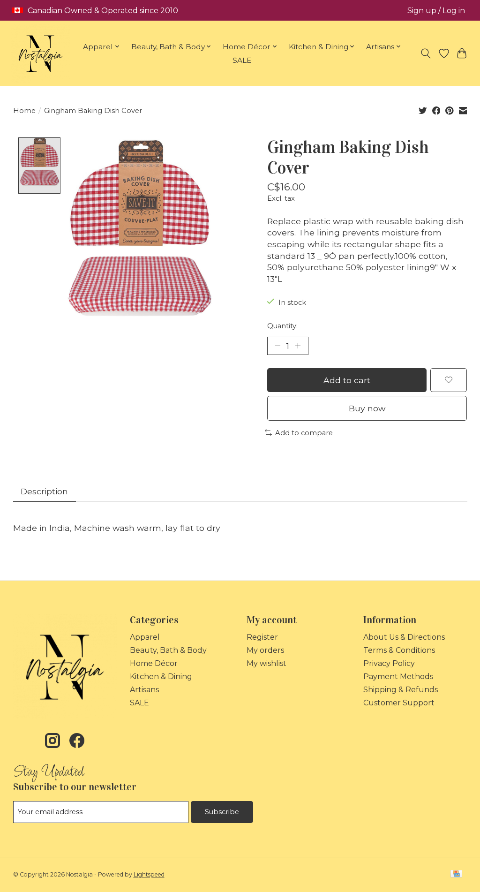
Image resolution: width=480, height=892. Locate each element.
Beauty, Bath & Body (168, 650)
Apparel (145, 637)
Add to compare (304, 433)
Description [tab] (44, 491)
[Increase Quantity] (297, 345)
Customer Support (399, 702)
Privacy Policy (389, 663)
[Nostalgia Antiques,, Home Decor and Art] (40, 53)
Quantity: (282, 326)
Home (24, 110)
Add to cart (346, 380)
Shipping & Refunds (400, 689)
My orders (265, 650)
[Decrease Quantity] (277, 345)
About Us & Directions (404, 637)
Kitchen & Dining (161, 676)
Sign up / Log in (436, 10)
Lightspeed (149, 874)
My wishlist (266, 663)
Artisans (144, 689)
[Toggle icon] (425, 53)
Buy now (367, 408)
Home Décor (154, 663)
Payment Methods (398, 676)
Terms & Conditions (399, 650)
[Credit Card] (456, 874)
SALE (241, 60)
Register (262, 637)
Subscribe (222, 812)
